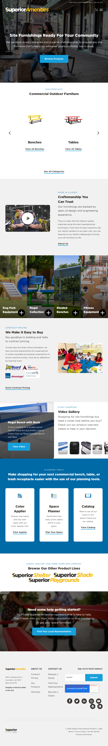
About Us (36, 669)
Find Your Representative (55, 685)
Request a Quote (53, 676)
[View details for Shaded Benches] (67, 287)
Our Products (35, 685)
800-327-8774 (98, 2)
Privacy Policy (81, 732)
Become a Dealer (53, 694)
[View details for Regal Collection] (40, 287)
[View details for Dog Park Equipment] (13, 287)
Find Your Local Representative (81, 2)
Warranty (35, 692)
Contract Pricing (35, 676)
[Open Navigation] (101, 10)
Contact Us (55, 669)
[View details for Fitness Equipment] (94, 287)
